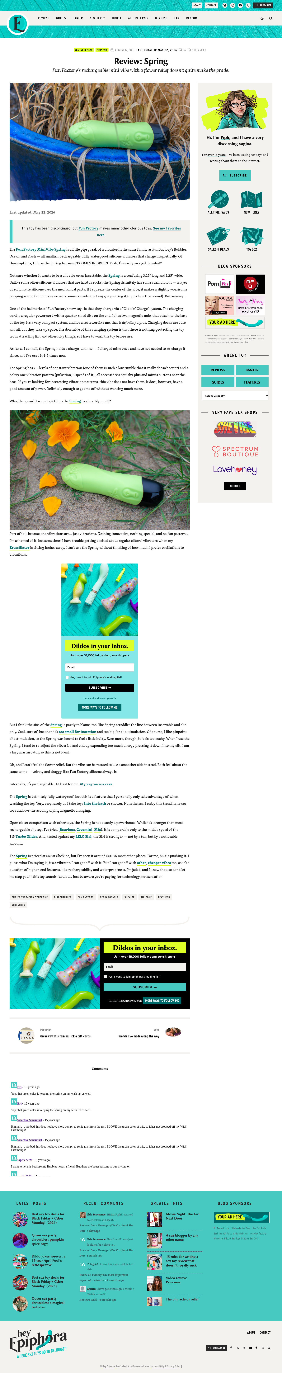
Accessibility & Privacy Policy (165, 1366)
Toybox (116, 18)
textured (164, 897)
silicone (146, 897)
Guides (61, 18)
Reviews (43, 18)
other (141, 863)
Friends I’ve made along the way (138, 1033)
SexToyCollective (212, 339)
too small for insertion (77, 732)
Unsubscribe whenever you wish (100, 698)
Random (191, 18)
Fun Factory (88, 228)
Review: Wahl (88, 1299)
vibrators (18, 905)
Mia (97, 829)
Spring (114, 275)
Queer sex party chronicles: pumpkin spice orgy (48, 1239)
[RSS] (263, 1348)
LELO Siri (84, 836)
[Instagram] (232, 5)
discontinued (63, 897)
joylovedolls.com (227, 342)
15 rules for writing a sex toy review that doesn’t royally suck (182, 1260)
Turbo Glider (26, 836)
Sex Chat (253, 335)
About (197, 5)
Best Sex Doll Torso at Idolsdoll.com (230, 1233)
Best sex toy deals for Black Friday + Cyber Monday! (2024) (48, 1218)
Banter (78, 18)
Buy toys (161, 18)
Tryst (246, 342)
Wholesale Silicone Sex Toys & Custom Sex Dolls (236, 1238)
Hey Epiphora (108, 1366)
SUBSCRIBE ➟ (99, 688)
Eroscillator (19, 547)
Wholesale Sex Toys (235, 339)
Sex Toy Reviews (84, 49)
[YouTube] (240, 5)
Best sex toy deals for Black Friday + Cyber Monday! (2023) (48, 1281)
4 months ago (115, 1280)
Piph (225, 137)
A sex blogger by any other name (182, 1237)
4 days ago (93, 1230)
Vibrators (101, 49)
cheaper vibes (159, 863)
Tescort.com (223, 1228)
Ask (130, 1366)
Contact (211, 5)
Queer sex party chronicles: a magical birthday (48, 1302)
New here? (97, 18)
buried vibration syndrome (30, 897)
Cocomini (84, 829)
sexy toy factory (258, 1233)
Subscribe (236, 175)
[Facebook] (231, 1348)
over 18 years (216, 155)
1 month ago (94, 1255)
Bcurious (67, 829)
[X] (237, 1348)
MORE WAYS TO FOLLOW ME (100, 707)
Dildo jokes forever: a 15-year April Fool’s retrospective (48, 1260)
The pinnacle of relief (182, 1299)
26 (184, 50)
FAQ (176, 18)
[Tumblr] (248, 5)
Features (252, 382)
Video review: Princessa (176, 1280)
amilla (91, 1288)
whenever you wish (131, 1001)
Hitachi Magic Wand (250, 339)
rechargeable (109, 897)
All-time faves (138, 18)
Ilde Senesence (96, 1214)
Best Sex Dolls (259, 1228)
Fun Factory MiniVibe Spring (41, 249)
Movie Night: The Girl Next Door (183, 1216)
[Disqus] (100, 1128)
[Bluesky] (224, 5)
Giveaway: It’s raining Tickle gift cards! (66, 1033)
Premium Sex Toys (211, 335)
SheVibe (129, 897)
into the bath (95, 803)
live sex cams (238, 342)
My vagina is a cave (96, 784)
